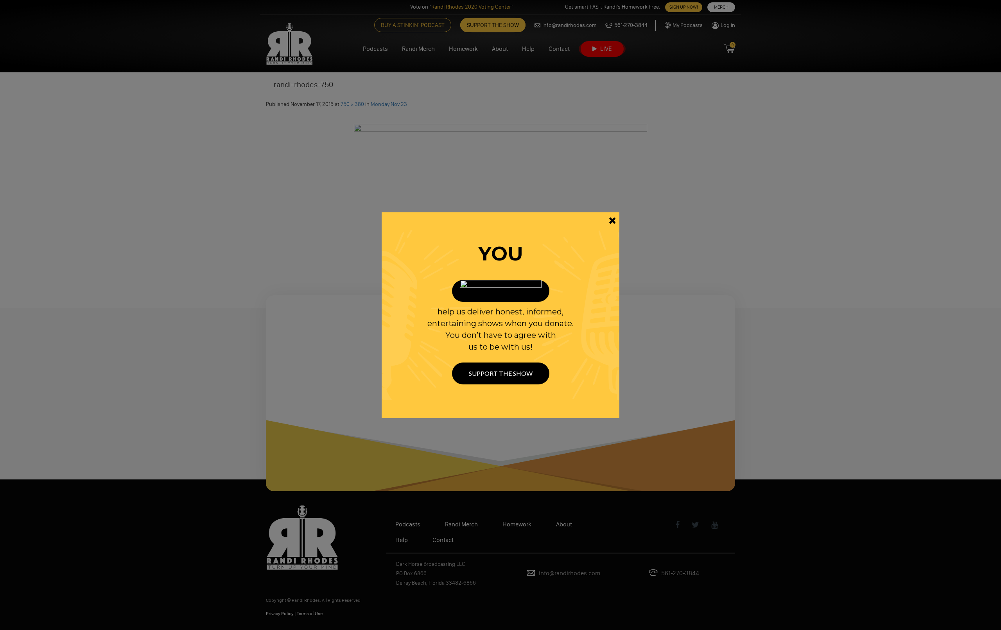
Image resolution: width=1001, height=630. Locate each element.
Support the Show (501, 373)
